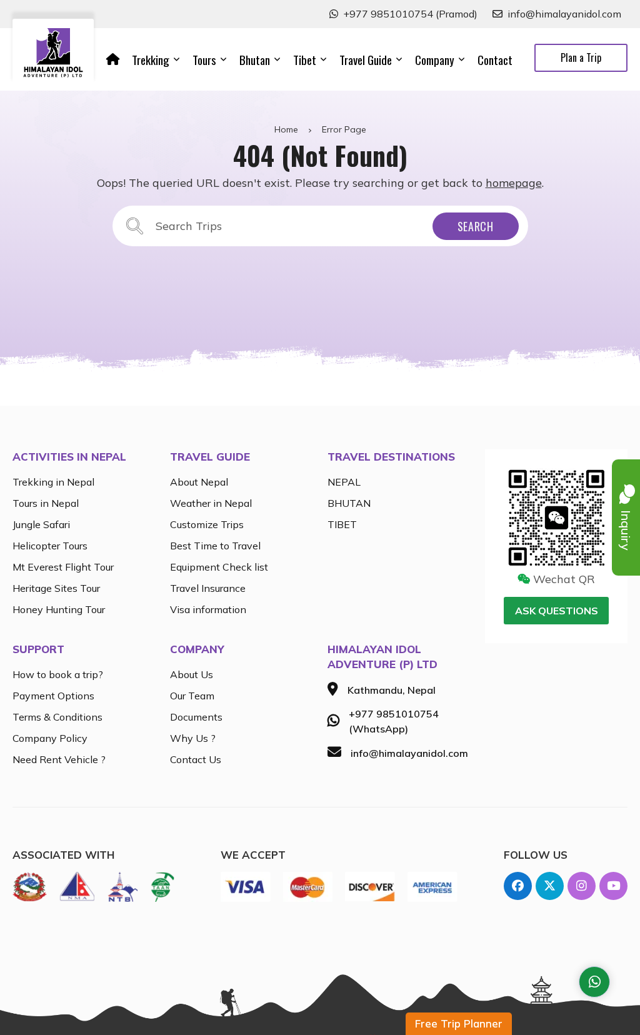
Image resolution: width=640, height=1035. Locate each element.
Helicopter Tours (50, 545)
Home (286, 129)
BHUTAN (349, 503)
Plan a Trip (581, 57)
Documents (196, 717)
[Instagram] (582, 886)
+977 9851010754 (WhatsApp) (394, 721)
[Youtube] (613, 886)
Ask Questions (556, 610)
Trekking (150, 59)
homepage (514, 183)
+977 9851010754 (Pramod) (410, 14)
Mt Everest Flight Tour (63, 567)
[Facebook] (518, 886)
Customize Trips (207, 524)
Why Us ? (193, 738)
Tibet (304, 59)
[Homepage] (113, 59)
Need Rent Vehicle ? (59, 759)
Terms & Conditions (57, 717)
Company (434, 59)
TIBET (342, 524)
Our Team (192, 695)
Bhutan (254, 59)
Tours (204, 59)
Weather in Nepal (211, 503)
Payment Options (53, 695)
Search (476, 226)
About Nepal (199, 482)
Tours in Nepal (45, 503)
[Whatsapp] (594, 982)
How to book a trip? (57, 674)
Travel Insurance (208, 588)
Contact (495, 59)
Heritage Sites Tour (56, 588)
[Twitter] (550, 886)
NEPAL (344, 482)
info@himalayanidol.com (564, 14)
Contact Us (195, 759)
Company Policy (50, 738)
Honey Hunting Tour (58, 609)
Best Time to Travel (215, 545)
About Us (191, 674)
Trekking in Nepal (53, 482)
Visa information (208, 609)
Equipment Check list (219, 567)
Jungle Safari (41, 524)
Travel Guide (365, 59)
